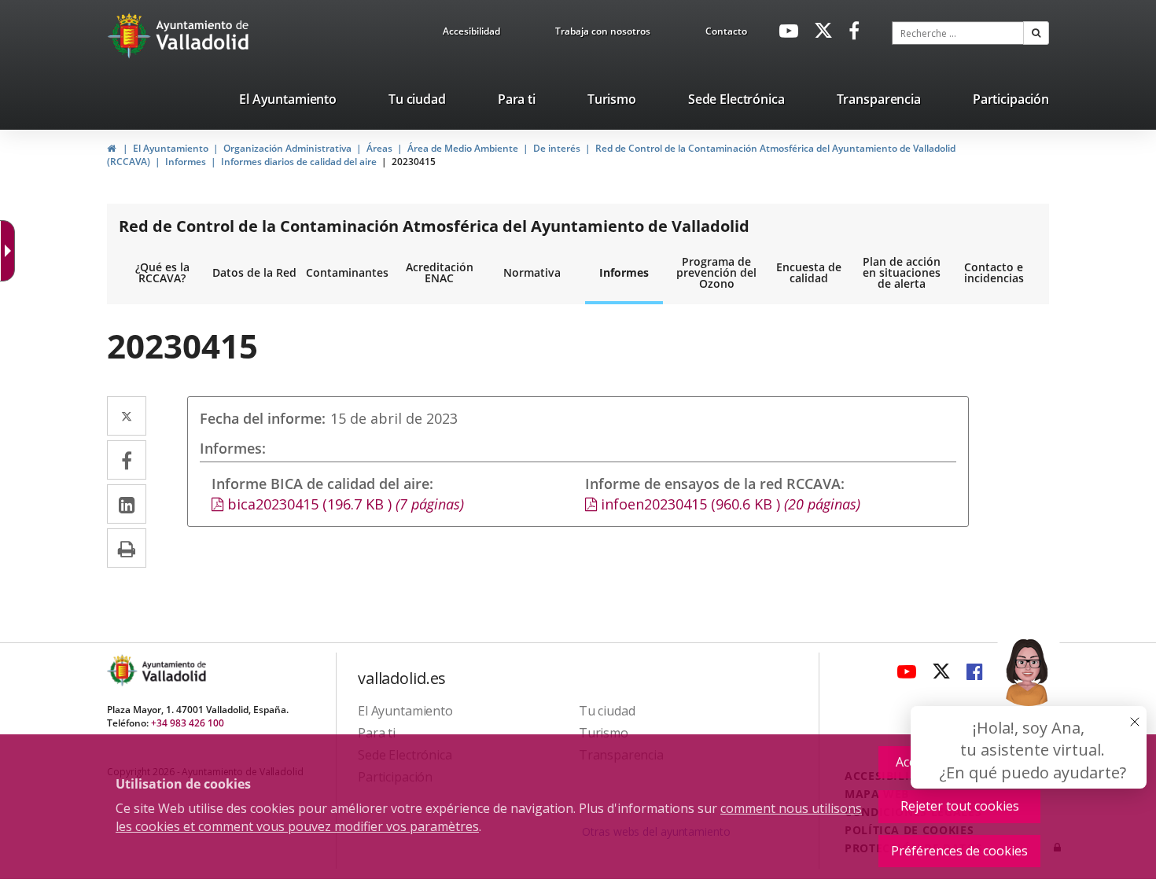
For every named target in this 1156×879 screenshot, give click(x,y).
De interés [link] (556, 148)
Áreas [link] (379, 148)
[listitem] (288, 102)
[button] (1036, 33)
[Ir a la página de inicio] (131, 35)
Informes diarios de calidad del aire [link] (299, 161)
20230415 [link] (414, 161)
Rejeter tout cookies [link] (959, 806)
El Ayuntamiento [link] (170, 148)
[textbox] (958, 33)
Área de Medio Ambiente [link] (462, 148)
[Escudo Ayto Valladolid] (123, 670)
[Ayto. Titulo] (173, 670)
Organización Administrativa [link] (287, 148)
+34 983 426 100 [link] (187, 723)
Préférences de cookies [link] (959, 850)
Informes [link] (185, 161)
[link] (471, 33)
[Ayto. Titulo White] (203, 35)
